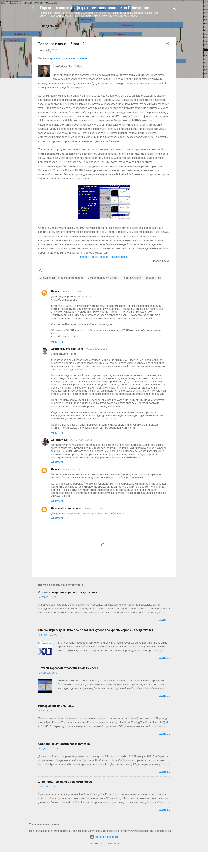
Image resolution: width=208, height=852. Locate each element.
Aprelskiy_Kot (59, 439)
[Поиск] (174, 9)
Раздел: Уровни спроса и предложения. (104, 256)
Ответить (57, 342)
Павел (55, 291)
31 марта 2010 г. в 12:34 (81, 440)
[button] (168, 44)
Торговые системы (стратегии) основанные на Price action (94, 8)
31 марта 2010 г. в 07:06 (71, 291)
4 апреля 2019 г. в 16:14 (93, 508)
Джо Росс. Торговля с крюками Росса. (65, 781)
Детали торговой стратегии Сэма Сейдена (68, 668)
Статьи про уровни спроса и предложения (67, 592)
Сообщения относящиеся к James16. (64, 744)
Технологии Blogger (106, 836)
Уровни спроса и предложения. (69, 58)
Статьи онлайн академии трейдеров (62, 277)
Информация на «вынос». (56, 706)
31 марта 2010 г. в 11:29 (97, 349)
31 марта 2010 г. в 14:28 (71, 469)
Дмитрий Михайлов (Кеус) (67, 348)
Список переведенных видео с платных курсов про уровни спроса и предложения (95, 630)
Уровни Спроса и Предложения (142, 277)
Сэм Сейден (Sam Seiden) (103, 277)
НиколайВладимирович (66, 508)
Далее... (164, 619)
